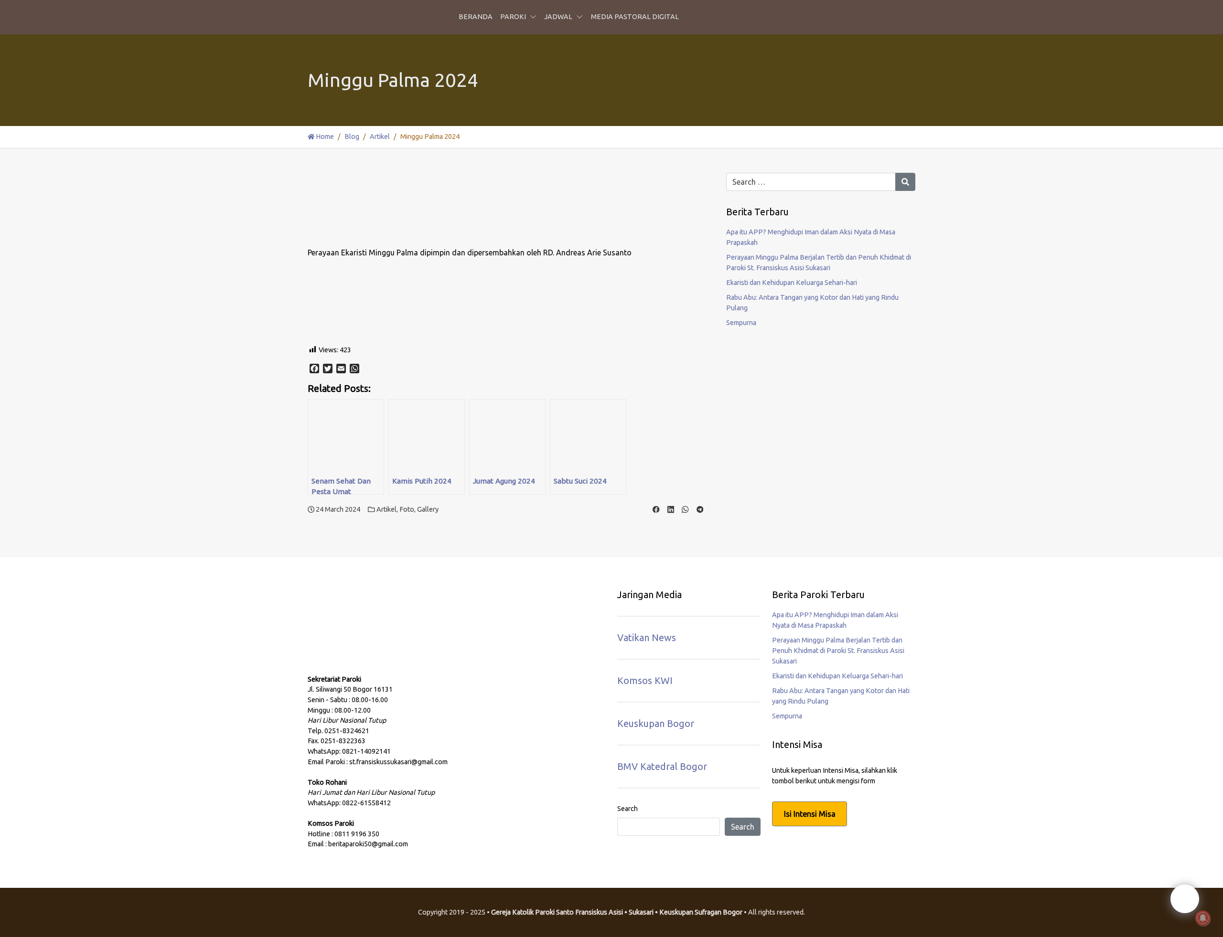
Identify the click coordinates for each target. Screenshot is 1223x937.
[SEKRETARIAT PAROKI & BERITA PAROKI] (379, 638)
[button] (535, 17)
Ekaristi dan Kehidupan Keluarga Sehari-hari (791, 282)
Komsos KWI (645, 680)
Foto (406, 509)
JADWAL (558, 17)
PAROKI (513, 17)
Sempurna (741, 322)
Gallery (428, 509)
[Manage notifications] (1203, 918)
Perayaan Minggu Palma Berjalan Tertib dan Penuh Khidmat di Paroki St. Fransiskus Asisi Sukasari (838, 650)
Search (627, 808)
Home (324, 136)
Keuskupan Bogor (655, 723)
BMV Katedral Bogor (662, 766)
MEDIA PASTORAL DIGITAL (635, 17)
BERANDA (476, 17)
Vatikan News (646, 637)
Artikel (380, 136)
